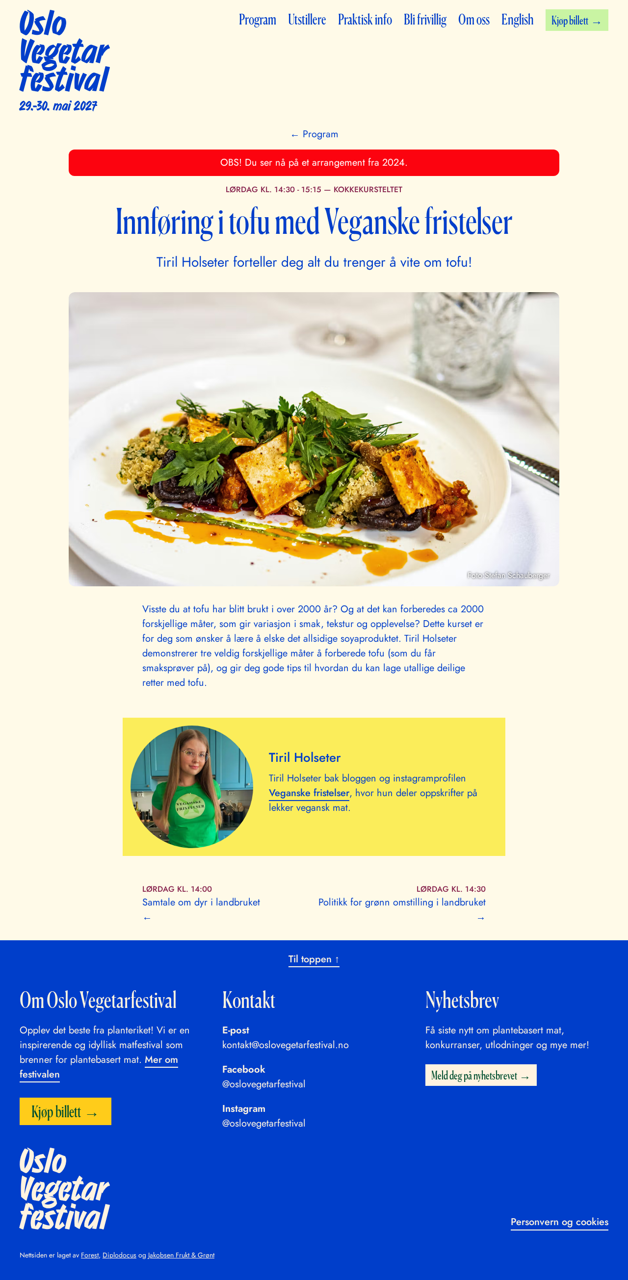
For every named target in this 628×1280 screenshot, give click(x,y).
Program (257, 19)
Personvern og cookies (559, 1222)
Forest (90, 1255)
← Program (314, 134)
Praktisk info (365, 19)
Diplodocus (119, 1255)
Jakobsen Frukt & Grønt (181, 1255)
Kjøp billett (569, 20)
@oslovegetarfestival (264, 1084)
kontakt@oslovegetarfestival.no (285, 1045)
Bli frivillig (425, 19)
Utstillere (307, 19)
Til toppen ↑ (314, 959)
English (517, 19)
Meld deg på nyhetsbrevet (474, 1075)
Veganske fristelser (309, 793)
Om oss (474, 19)
